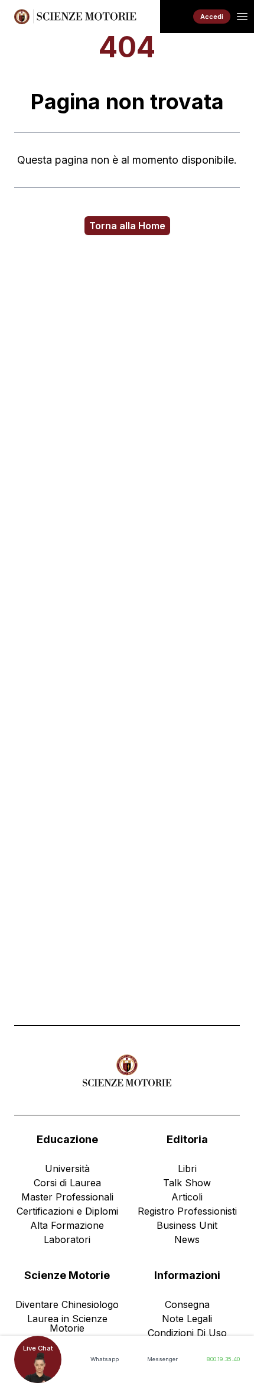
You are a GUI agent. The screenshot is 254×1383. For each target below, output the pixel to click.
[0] (176, 16)
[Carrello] (176, 16)
